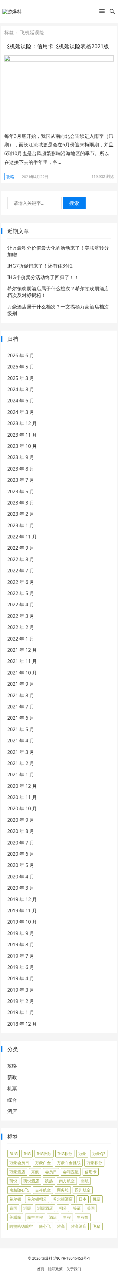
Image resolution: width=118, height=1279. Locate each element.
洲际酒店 (45, 1208)
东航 (35, 1171)
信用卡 (91, 1171)
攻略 (10, 176)
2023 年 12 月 (22, 423)
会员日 (51, 1171)
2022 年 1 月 (20, 638)
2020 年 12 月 (22, 786)
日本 (83, 1199)
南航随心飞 (19, 1190)
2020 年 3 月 (20, 887)
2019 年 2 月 (20, 1001)
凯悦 (13, 1181)
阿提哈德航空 (21, 1226)
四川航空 (82, 1190)
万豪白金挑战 (68, 1162)
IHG (27, 1153)
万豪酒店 (17, 1171)
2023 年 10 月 (22, 446)
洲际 (27, 1208)
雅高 (61, 1226)
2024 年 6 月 (20, 400)
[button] (102, 12)
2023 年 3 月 (20, 502)
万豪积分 (94, 1162)
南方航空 (67, 1181)
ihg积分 (64, 1153)
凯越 (49, 1181)
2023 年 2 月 (20, 514)
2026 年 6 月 (20, 355)
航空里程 (35, 1217)
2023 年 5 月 (20, 491)
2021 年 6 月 (20, 717)
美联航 (15, 1217)
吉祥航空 (43, 1190)
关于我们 (74, 1268)
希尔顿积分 (37, 1199)
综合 (12, 1100)
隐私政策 (55, 1268)
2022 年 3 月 (20, 616)
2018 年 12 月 (22, 1024)
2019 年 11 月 (22, 910)
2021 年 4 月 (20, 740)
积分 (63, 1208)
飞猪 (96, 1226)
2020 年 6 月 (20, 854)
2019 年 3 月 (20, 990)
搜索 (74, 203)
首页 (40, 1268)
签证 (77, 1208)
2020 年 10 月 (22, 808)
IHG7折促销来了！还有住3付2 (40, 265)
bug (13, 1153)
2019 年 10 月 (22, 921)
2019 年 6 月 (20, 967)
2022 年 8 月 (20, 559)
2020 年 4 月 (20, 876)
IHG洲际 (44, 1153)
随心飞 (45, 1226)
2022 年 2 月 (20, 627)
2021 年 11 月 (22, 661)
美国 (91, 1208)
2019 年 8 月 (20, 944)
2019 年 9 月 (20, 933)
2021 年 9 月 (20, 684)
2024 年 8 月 (20, 389)
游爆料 (46, 1258)
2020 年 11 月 (22, 797)
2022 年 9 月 (20, 548)
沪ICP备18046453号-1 (71, 1258)
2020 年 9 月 (20, 820)
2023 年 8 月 (20, 468)
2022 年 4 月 (20, 604)
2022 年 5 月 (20, 593)
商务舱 (63, 1190)
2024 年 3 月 (20, 412)
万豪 (82, 1153)
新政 (12, 1077)
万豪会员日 (19, 1162)
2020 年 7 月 (20, 842)
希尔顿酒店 (63, 1199)
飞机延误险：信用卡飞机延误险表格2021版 (56, 46)
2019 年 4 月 (20, 978)
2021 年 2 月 (20, 763)
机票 (12, 1088)
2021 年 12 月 (22, 650)
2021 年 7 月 (20, 706)
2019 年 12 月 (22, 899)
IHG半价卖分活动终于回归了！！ (43, 277)
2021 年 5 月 (20, 729)
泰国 (13, 1208)
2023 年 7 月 (20, 480)
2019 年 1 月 (20, 1012)
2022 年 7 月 (20, 570)
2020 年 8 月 (20, 831)
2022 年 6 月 (20, 582)
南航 (85, 1181)
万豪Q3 (98, 1153)
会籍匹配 (71, 1171)
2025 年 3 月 (20, 378)
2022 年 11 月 (22, 536)
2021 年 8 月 (20, 695)
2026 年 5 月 (20, 366)
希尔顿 (15, 1199)
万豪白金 (43, 1162)
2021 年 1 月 (20, 774)
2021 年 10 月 (22, 672)
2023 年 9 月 (20, 457)
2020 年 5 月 (20, 865)
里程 (67, 1217)
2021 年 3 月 (20, 752)
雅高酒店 (79, 1226)
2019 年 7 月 (20, 956)
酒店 (12, 1111)
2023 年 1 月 (20, 525)
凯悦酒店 (31, 1181)
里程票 (83, 1217)
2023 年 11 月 (22, 434)
